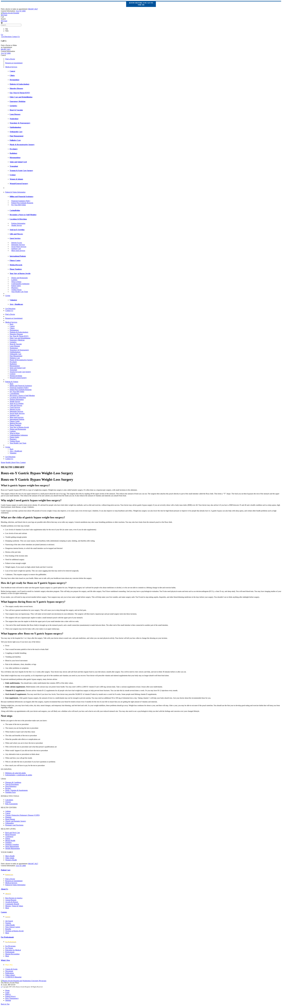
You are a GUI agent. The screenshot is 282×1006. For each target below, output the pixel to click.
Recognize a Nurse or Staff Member (22, 395)
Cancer (12, 326)
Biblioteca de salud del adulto (15, 773)
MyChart (4, 21)
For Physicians (10, 946)
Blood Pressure (10, 835)
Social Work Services (18, 247)
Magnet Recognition (12, 954)
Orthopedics (9, 823)
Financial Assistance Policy (20, 201)
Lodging (14, 280)
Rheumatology (15, 366)
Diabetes (8, 817)
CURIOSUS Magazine (13, 977)
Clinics (12, 328)
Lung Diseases (15, 346)
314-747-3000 (21, 866)
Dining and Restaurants (19, 278)
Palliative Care (15, 358)
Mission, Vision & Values (14, 906)
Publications (9, 973)
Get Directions (6, 37)
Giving (7, 296)
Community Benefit (12, 904)
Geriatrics (13, 342)
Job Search (9, 921)
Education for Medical (13, 950)
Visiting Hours (16, 290)
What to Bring (16, 282)
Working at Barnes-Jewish (14, 931)
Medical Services (11, 67)
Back (11, 324)
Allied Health (10, 925)
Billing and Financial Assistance (21, 386)
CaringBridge (14, 393)
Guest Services (15, 407)
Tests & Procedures (12, 784)
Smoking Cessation (12, 844)
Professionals (9, 952)
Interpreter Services (18, 245)
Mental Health (10, 840)
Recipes (8, 788)
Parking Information (18, 223)
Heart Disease (10, 819)
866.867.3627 (33, 9)
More (7, 908)
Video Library (10, 975)
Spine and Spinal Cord (17, 368)
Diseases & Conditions (13, 782)
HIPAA (8, 994)
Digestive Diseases (16, 334)
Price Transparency (12, 998)
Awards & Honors (11, 902)
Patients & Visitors (11, 382)
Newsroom (9, 971)
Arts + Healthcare (16, 451)
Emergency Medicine (17, 340)
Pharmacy (14, 288)
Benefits (8, 929)
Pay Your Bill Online (18, 205)
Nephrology (14, 348)
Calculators (9, 800)
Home (3, 462)
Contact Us (15, 37)
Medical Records (15, 423)
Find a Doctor (10, 59)
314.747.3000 (21, 11)
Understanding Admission (20, 284)
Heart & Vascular (16, 344)
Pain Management (16, 356)
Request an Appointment (13, 63)
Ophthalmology (15, 352)
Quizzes (8, 802)
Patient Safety (16, 286)
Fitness (7, 838)
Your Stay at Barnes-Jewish (19, 427)
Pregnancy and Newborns (14, 825)
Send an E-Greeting (16, 403)
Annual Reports (10, 900)
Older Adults (9, 858)
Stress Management (12, 846)
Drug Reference (10, 786)
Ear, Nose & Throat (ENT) (19, 336)
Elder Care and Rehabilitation (20, 338)
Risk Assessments (11, 804)
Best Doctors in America (13, 898)
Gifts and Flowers (16, 405)
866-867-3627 (33, 864)
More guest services (18, 251)
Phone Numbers (15, 425)
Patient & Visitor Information (15, 192)
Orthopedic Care (15, 354)
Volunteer (13, 453)
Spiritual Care (16, 249)
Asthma (8, 811)
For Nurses (9, 948)
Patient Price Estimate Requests (22, 203)
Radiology (13, 364)
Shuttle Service (16, 225)
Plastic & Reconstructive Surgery (21, 360)
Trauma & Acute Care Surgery (20, 372)
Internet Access (16, 243)
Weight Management (12, 848)
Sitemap (8, 1000)
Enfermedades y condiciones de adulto (18, 775)
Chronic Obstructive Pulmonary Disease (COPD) (22, 815)
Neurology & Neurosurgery (19, 350)
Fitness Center (15, 421)
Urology (13, 374)
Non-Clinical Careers (12, 927)
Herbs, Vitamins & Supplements (16, 790)
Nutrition (8, 842)
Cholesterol (9, 836)
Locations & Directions (18, 397)
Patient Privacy (10, 996)
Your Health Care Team (19, 292)
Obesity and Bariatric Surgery (15, 821)
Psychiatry (13, 362)
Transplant (13, 370)
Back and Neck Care (12, 833)
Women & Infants (16, 376)
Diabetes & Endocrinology (19, 332)
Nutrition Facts (10, 792)
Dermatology (14, 330)
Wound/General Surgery (18, 378)
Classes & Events (11, 969)
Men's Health (10, 856)
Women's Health (11, 860)
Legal (7, 992)
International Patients (17, 419)
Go (2, 35)
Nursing (8, 923)
